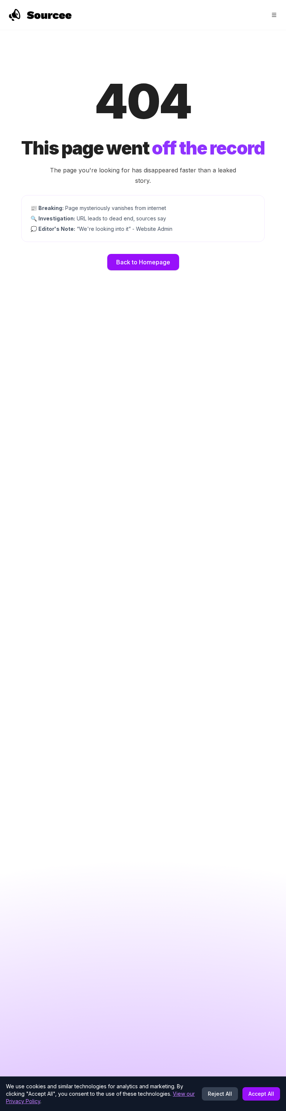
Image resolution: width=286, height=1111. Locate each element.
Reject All (220, 1094)
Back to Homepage (143, 262)
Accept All (261, 1094)
